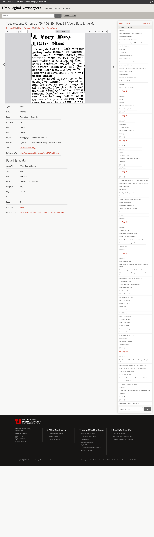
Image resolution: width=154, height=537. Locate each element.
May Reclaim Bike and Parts (127, 205)
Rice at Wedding (124, 325)
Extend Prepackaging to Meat (128, 243)
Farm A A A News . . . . (125, 186)
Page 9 (124, 172)
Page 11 (125, 253)
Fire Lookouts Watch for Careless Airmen (131, 278)
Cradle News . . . (124, 46)
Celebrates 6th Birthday (126, 381)
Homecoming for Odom (126, 297)
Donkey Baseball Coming (126, 130)
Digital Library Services (56, 434)
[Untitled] (122, 30)
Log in (151, 2)
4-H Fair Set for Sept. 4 (126, 374)
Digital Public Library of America (123, 439)
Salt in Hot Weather (125, 319)
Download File (11, 28)
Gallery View (40, 28)
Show (22, 207)
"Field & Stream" (124, 127)
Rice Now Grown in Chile (126, 335)
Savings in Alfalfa (124, 155)
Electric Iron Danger (125, 329)
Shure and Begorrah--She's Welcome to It (131, 270)
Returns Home (123, 74)
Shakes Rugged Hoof (125, 281)
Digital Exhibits (85, 439)
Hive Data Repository (87, 450)
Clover (121, 152)
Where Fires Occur (124, 322)
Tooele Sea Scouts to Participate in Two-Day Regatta (134, 390)
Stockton (121, 387)
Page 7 (124, 116)
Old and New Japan (124, 300)
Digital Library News (87, 445)
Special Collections (54, 436)
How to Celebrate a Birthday (127, 237)
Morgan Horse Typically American (129, 233)
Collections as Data (87, 442)
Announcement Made (125, 71)
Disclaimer (125, 460)
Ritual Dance (123, 313)
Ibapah (121, 99)
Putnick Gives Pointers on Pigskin (128, 403)
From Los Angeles (124, 59)
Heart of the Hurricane (126, 291)
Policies (134, 460)
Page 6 (124, 91)
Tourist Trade (123, 246)
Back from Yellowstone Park (127, 62)
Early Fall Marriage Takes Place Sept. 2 (130, 33)
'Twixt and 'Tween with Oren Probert (129, 158)
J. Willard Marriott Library (23, 429)
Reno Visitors (123, 49)
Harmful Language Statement (35, 2)
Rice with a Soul (123, 332)
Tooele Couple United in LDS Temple (130, 199)
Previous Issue (124, 23)
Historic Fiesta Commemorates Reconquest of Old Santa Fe (133, 266)
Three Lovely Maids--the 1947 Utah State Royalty (133, 180)
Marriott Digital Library (88, 434)
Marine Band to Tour (125, 294)
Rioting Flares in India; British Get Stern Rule (132, 240)
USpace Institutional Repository (91, 448)
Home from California (125, 36)
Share (20, 28)
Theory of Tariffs (124, 344)
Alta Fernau (122, 168)
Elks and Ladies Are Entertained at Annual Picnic (133, 378)
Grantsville (122, 146)
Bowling (121, 134)
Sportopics (122, 124)
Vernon (121, 102)
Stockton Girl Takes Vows (126, 371)
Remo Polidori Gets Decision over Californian (132, 368)
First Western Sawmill (125, 341)
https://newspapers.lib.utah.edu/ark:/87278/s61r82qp (39, 153)
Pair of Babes (123, 306)
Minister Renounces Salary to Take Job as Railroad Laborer (133, 274)
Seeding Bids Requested (126, 193)
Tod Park (122, 161)
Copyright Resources (55, 439)
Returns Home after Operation (128, 40)
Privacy (83, 460)
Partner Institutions (119, 434)
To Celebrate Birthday (125, 81)
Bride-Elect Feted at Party (126, 87)
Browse (10, 2)
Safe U (116, 460)
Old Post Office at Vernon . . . (127, 106)
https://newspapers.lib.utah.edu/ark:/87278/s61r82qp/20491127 (43, 212)
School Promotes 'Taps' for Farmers (129, 284)
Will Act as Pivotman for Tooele (128, 384)
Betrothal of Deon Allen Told (127, 78)
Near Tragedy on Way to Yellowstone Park (131, 43)
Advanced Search (70, 16)
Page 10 (125, 222)
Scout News (122, 190)
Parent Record (52, 28)
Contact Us (19, 2)
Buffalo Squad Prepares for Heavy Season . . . (132, 365)
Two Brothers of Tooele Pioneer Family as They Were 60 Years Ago (134, 361)
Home (4, 2)
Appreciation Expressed (126, 55)
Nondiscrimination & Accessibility (100, 460)
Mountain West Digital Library (122, 436)
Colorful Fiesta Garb (125, 261)
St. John (121, 149)
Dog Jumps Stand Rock (125, 287)
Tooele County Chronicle (57, 8)
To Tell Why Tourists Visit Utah (128, 208)
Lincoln (121, 196)
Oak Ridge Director (124, 303)
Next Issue (146, 23)
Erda (120, 212)
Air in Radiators (123, 338)
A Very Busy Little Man (125, 65)
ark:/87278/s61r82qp (28, 148)
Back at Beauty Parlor (125, 109)
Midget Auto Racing (125, 202)
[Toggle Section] (120, 91)
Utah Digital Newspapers (88, 436)
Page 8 (124, 141)
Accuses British (123, 310)
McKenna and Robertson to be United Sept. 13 (132, 68)
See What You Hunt (125, 316)
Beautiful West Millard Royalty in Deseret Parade (133, 183)
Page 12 (125, 352)
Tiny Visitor (122, 52)
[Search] (57, 16)
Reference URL (29, 28)
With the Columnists (125, 230)
